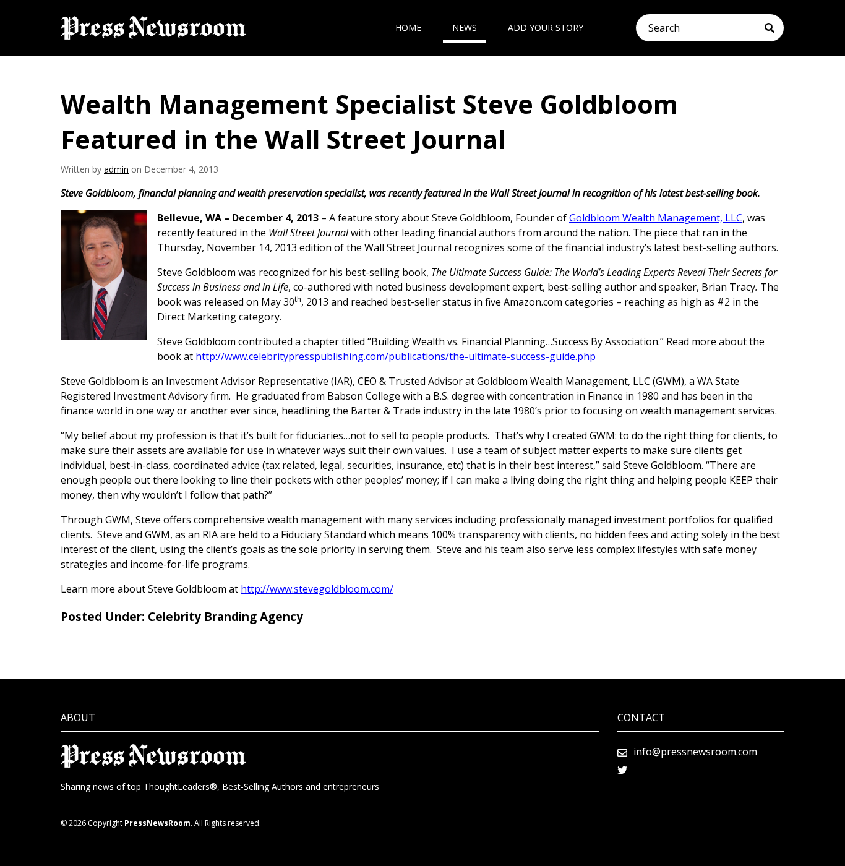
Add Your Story (545, 27)
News (464, 27)
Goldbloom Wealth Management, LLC (655, 218)
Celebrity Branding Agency (225, 617)
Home (408, 27)
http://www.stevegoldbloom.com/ (317, 589)
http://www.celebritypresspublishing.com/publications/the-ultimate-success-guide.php (395, 356)
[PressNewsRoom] (153, 28)
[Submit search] (774, 28)
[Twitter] (622, 770)
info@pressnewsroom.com (695, 751)
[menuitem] (408, 27)
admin (116, 169)
